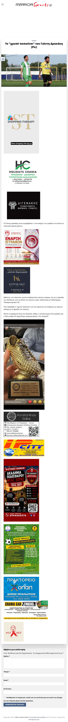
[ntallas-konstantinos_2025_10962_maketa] (21, 424)
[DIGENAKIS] (23, 206)
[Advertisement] (34, 22)
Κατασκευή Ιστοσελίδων (38, 717)
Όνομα (7, 672)
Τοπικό (34, 40)
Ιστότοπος (7, 689)
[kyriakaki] (17, 280)
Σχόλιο (7, 656)
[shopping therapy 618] (21, 122)
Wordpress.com (34, 720)
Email (6, 680)
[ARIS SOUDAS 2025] (21, 549)
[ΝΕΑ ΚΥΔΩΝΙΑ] (21, 246)
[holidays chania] (23, 171)
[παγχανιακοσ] (21, 490)
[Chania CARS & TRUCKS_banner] (26, 610)
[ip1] (24, 448)
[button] (2, 4)
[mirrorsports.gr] (34, 4)
